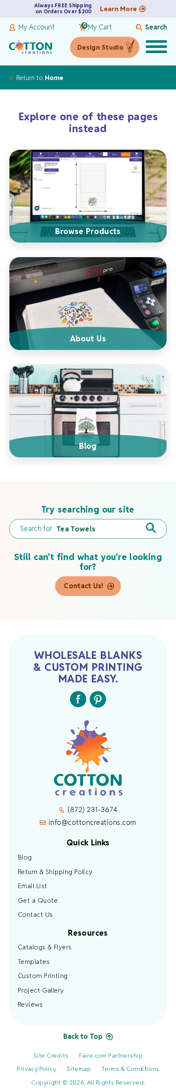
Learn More (118, 9)
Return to (39, 78)
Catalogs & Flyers (45, 947)
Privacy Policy (36, 1069)
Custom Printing (43, 976)
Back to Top (83, 1036)
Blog (25, 857)
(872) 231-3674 (92, 809)
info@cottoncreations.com (92, 822)
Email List (32, 886)
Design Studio (100, 47)
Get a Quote (38, 900)
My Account (36, 27)
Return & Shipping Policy (55, 872)
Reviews (30, 1004)
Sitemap (79, 1069)
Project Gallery (41, 990)
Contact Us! (84, 585)
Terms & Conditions (130, 1069)
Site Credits (50, 1055)
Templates (34, 962)
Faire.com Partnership (111, 1055)
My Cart (97, 27)
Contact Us (35, 914)
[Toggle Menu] (156, 47)
